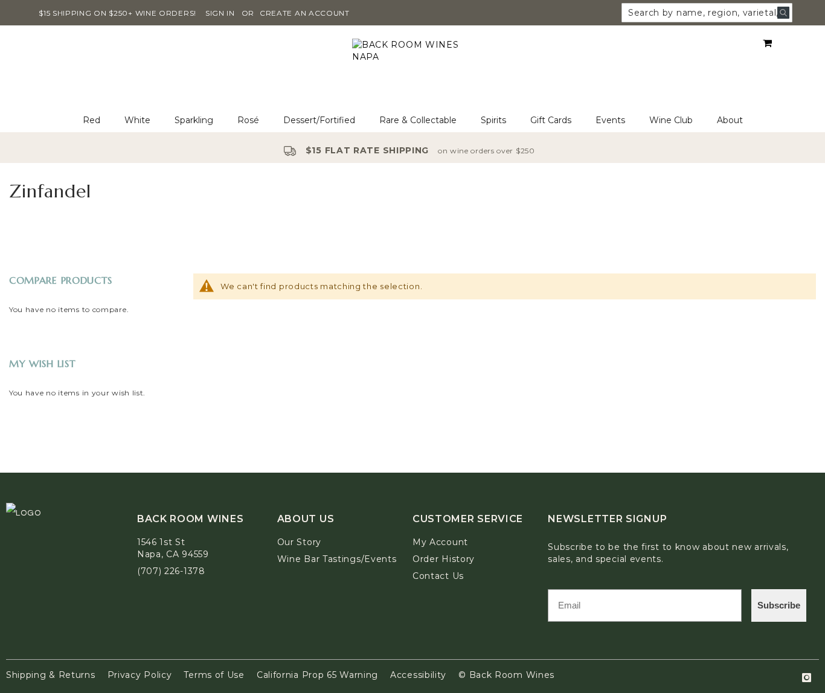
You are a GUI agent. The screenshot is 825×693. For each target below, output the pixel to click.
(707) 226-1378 (171, 571)
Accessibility (418, 674)
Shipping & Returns (50, 674)
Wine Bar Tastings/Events (337, 559)
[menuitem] (91, 120)
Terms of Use (214, 674)
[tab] (412, 120)
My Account (440, 542)
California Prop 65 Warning (317, 674)
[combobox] (706, 12)
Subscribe (778, 605)
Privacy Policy (140, 674)
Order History (443, 559)
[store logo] (412, 67)
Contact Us (438, 575)
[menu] (412, 120)
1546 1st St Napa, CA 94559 (173, 548)
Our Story (299, 542)
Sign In (220, 13)
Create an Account (305, 13)
